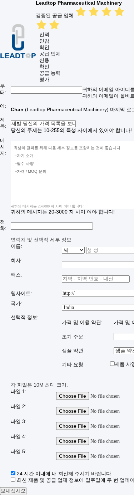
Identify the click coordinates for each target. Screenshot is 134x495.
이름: (16, 246)
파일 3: (18, 421)
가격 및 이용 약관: (82, 322)
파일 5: (18, 451)
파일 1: (18, 391)
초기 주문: (73, 336)
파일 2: (18, 406)
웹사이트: (21, 293)
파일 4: (18, 436)
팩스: (16, 275)
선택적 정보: (25, 317)
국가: (16, 303)
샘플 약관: (73, 350)
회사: (16, 260)
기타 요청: (73, 364)
